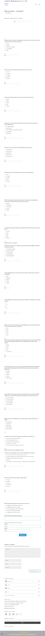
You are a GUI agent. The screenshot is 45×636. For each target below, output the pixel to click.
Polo (7, 104)
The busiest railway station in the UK (13, 441)
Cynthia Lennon (9, 131)
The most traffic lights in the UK (12, 440)
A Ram (7, 179)
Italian (7, 276)
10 (6, 308)
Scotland (7, 45)
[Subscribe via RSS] (16, 614)
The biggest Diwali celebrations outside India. (14, 505)
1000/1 (7, 346)
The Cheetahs (8, 484)
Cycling (7, 106)
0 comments (9, 13)
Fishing (7, 99)
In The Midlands (9, 48)
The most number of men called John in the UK (14, 445)
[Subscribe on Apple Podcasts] (6, 614)
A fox (7, 174)
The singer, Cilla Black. (10, 126)
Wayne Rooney (9, 427)
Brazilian (7, 279)
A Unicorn (8, 181)
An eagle (7, 177)
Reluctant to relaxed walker (9, 608)
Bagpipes (8, 203)
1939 (7, 331)
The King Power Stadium (10, 249)
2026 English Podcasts (31, 634)
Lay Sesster (8, 75)
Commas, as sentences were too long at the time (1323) (16, 454)
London (7, 43)
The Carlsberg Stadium (10, 255)
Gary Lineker (8, 423)
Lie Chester (8, 73)
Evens (7, 348)
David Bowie (8, 133)
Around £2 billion (9, 402)
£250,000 (8, 371)
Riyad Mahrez (8, 425)
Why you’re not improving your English (12, 604)
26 (6, 304)
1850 (7, 328)
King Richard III (9, 128)
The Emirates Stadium (10, 250)
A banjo (7, 210)
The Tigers (8, 481)
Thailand (7, 231)
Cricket (7, 102)
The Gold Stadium (9, 252)
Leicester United (9, 149)
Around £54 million (9, 399)
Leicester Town (9, 154)
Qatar (7, 236)
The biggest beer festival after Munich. (13, 512)
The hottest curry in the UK (11, 443)
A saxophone (8, 206)
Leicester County (9, 156)
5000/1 (7, 344)
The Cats (7, 486)
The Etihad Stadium (9, 254)
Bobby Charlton (9, 428)
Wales (7, 50)
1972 (7, 335)
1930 (7, 333)
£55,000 (7, 376)
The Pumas (8, 483)
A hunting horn (9, 205)
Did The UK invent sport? (9, 606)
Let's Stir (7, 78)
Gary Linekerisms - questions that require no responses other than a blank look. (20, 461)
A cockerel (8, 176)
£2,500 (7, 374)
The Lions (8, 479)
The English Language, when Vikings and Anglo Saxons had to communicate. (20, 456)
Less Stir (7, 71)
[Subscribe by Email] (13, 614)
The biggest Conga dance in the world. (13, 507)
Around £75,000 (9, 404)
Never (7, 330)
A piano (7, 208)
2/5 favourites (8, 351)
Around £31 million (9, 397)
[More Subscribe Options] (20, 614)
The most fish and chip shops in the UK (13, 438)
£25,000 (7, 373)
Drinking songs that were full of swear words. (14, 458)
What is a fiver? (9, 378)
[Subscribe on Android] (9, 614)
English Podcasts (19, 634)
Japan (7, 234)
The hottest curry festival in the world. (13, 510)
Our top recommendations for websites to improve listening (15, 601)
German (7, 281)
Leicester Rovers (9, 151)
